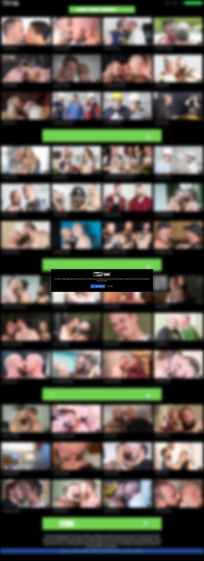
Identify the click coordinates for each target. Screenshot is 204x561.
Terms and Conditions (102, 281)
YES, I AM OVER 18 (98, 286)
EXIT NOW (110, 286)
